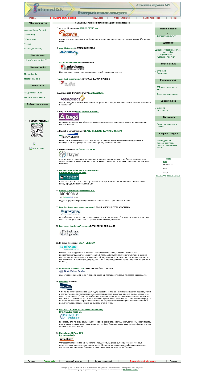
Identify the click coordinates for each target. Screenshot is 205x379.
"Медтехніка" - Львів (33, 93)
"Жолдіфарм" (30, 39)
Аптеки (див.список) (33, 49)
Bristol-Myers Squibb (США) (72, 268)
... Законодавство (163, 141)
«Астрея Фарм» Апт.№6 (35, 30)
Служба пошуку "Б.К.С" (36, 60)
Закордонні (162, 73)
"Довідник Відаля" (165, 54)
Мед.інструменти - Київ (34, 97)
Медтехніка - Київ (32, 79)
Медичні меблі (30, 74)
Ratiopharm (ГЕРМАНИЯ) (71, 333)
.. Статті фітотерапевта (166, 124)
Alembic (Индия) (67, 48)
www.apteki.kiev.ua (130, 370)
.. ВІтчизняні (160, 71)
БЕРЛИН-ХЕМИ (66, 173)
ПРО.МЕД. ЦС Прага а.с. (70, 312)
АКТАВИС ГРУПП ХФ (88, 28)
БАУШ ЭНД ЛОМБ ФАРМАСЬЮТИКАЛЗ (104, 131)
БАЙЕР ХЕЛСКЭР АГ (85, 149)
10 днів (177, 175)
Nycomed (63, 282)
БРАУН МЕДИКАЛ (86, 243)
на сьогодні (161, 175)
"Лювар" (27, 44)
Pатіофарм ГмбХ (67, 335)
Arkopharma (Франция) (70, 62)
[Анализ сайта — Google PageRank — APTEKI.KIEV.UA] (37, 145)
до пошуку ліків (40, 122)
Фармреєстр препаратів (167, 94)
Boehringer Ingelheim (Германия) (74, 226)
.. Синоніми (160, 108)
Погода (168, 159)
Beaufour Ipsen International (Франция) (77, 207)
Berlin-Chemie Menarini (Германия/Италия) (79, 170)
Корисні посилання (166, 143)
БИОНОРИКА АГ (87, 190)
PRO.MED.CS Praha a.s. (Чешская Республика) (81, 310)
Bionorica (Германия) (69, 190)
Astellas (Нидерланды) (70, 79)
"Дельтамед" (29, 35)
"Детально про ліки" (166, 57)
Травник (160, 127)
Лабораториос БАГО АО (87, 111)
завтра (170, 175)
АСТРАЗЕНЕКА (96, 93)
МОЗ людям (162, 110)
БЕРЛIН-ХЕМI (80, 173)
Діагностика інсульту (166, 36)
